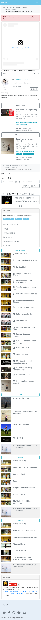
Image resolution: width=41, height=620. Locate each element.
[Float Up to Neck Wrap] (6, 309)
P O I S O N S (18, 438)
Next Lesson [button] (21, 105)
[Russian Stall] (6, 268)
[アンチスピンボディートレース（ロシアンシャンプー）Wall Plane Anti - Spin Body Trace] (7, 112)
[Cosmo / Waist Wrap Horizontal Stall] (6, 369)
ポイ (4, 7)
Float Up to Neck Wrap (23, 307)
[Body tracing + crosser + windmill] (7, 146)
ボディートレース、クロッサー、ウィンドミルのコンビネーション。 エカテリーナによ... (27, 146)
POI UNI (4, 2)
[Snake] (6, 482)
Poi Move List (7, 245)
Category (18, 219)
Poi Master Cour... (9, 219)
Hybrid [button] (26, 79)
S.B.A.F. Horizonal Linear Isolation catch (22, 502)
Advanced (23, 7)
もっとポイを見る (27, 194)
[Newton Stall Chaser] (6, 403)
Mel (5, 89)
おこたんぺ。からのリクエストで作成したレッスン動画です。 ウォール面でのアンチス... (27, 117)
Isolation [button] (18, 79)
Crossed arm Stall (21, 374)
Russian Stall (19, 267)
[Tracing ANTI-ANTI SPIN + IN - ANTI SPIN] (6, 416)
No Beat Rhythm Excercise (25, 294)
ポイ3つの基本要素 (9, 233)
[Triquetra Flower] (6, 545)
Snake (15, 481)
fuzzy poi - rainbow (24, 198)
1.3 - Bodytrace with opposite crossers (22, 362)
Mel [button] (20, 395)
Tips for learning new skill (11, 241)
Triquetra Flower (19, 544)
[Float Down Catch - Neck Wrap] (6, 288)
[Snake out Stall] (6, 356)
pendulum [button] (28, 83)
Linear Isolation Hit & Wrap (25, 260)
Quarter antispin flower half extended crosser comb (23, 558)
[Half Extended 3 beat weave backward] (6, 282)
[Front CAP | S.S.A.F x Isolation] (6, 469)
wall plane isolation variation (24, 488)
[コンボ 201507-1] (6, 552)
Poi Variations (7, 237)
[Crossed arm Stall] (6, 376)
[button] (13, 79)
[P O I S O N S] (6, 439)
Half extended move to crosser (25, 537)
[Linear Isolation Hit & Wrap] (6, 262)
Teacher (5, 87)
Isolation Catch (20, 254)
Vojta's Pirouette (21, 347)
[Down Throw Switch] (6, 429)
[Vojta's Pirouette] (6, 349)
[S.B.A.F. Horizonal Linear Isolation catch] (6, 342)
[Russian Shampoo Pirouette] (6, 335)
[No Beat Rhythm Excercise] (6, 295)
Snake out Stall (20, 354)
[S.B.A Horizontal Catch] (6, 315)
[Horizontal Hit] (6, 322)
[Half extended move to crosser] (6, 302)
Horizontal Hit (20, 321)
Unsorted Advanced (11, 9)
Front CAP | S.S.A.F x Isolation (25, 467)
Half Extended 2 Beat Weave (24, 530)
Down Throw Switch (21, 425)
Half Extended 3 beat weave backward (23, 281)
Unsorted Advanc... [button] (20, 250)
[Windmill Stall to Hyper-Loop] (6, 329)
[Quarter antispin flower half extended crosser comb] (6, 559)
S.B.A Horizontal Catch (24, 314)
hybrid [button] (15, 83)
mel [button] (21, 83)
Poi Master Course (13, 7)
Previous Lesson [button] (21, 135)
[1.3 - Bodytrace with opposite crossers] (6, 362)
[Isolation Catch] (6, 255)
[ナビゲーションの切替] (37, 2)
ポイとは (6, 229)
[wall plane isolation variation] (6, 275)
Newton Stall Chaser (21, 398)
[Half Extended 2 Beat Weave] (6, 532)
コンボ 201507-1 (19, 551)
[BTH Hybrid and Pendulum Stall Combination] (6, 449)
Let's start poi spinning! (10, 225)
